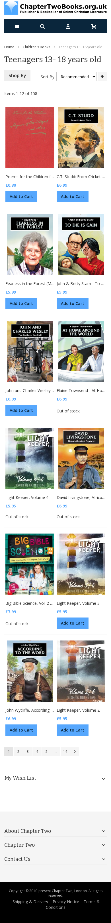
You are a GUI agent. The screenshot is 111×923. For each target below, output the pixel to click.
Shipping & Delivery (30, 901)
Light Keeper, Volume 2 (78, 710)
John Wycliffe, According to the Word (39, 710)
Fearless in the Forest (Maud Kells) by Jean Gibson (51, 283)
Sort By (47, 76)
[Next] (74, 751)
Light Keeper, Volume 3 (78, 603)
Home (9, 47)
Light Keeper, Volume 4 (26, 497)
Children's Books (36, 47)
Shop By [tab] (17, 75)
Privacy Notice (66, 901)
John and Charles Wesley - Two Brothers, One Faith (52, 390)
